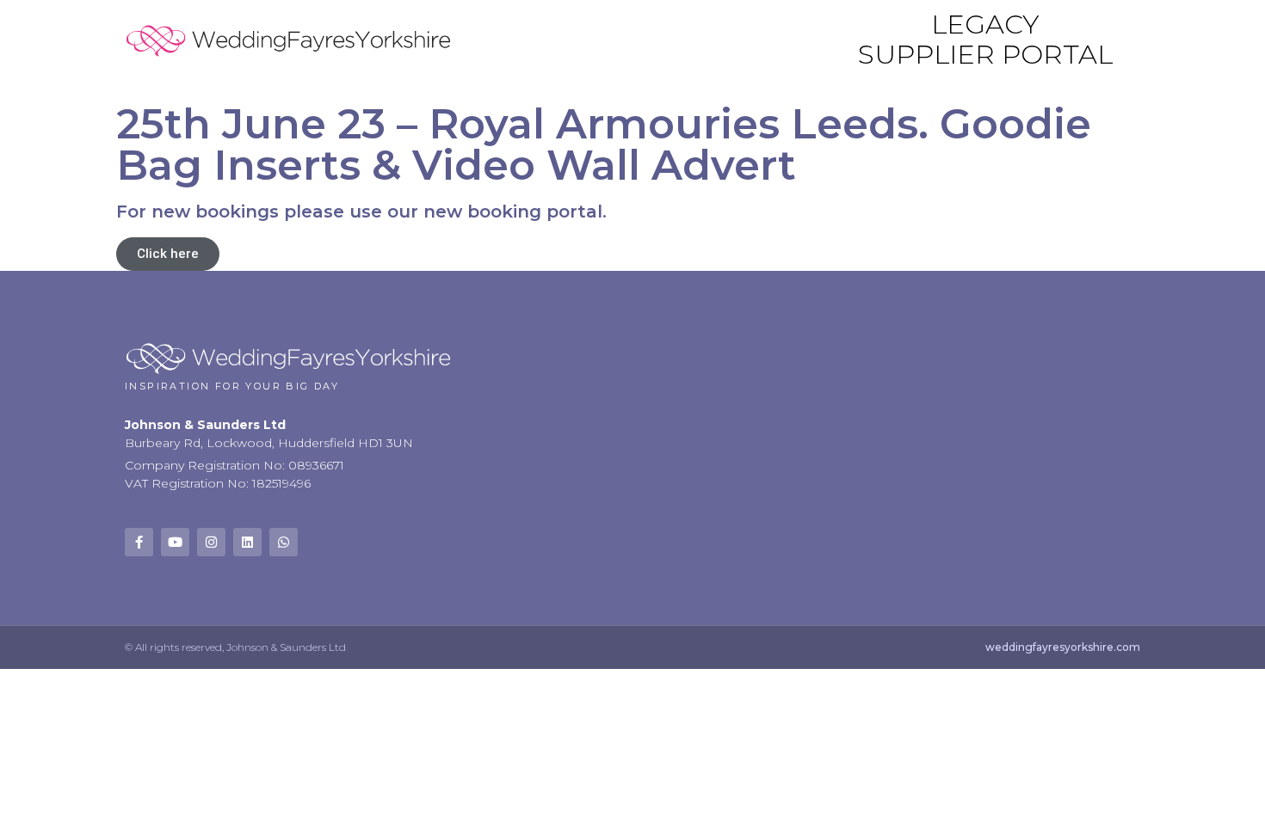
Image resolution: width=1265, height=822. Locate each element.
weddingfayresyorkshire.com (1062, 647)
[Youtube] (175, 542)
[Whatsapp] (283, 542)
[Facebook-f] (139, 542)
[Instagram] (211, 542)
